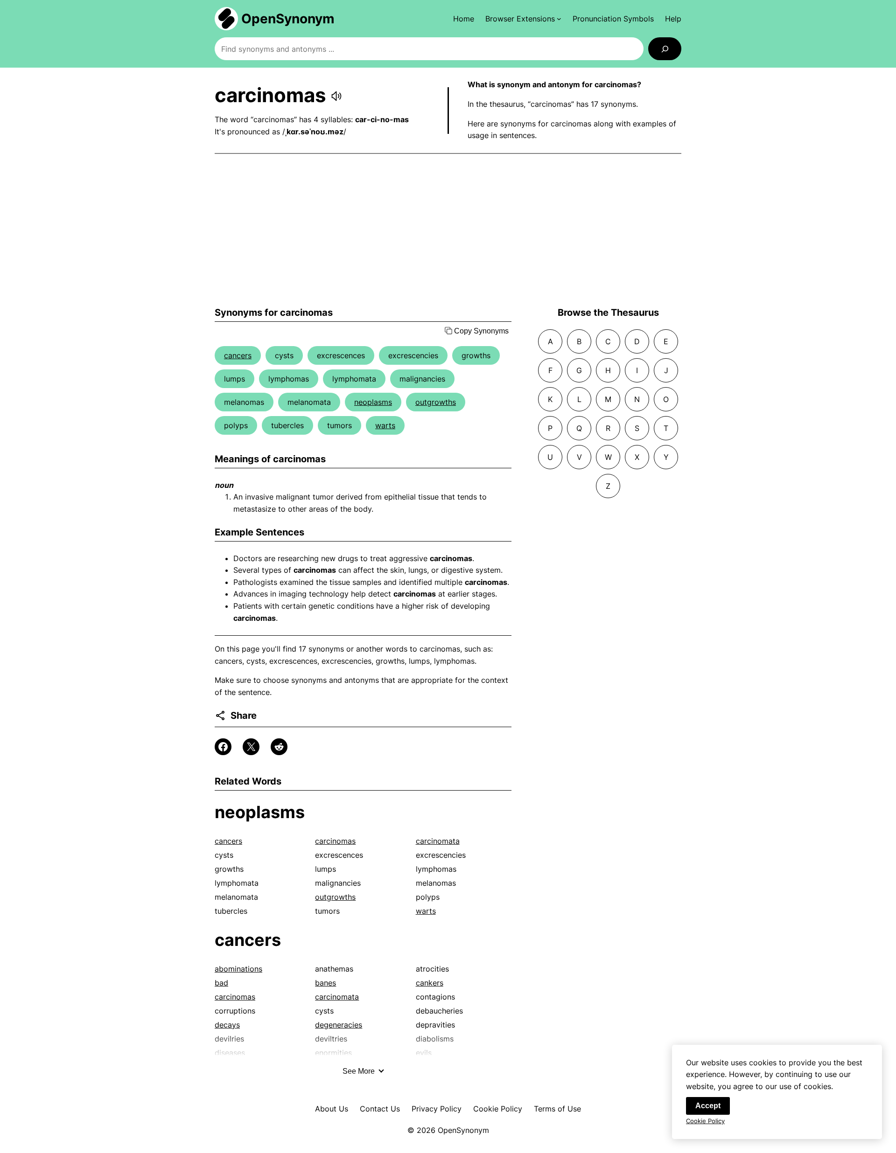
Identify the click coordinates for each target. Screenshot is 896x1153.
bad (221, 982)
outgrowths (435, 402)
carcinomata (438, 841)
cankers (429, 982)
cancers (238, 355)
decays (227, 1024)
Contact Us (380, 1108)
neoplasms (373, 402)
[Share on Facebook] (223, 746)
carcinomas (335, 841)
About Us (331, 1108)
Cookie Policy (497, 1108)
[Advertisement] (448, 230)
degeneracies (338, 1024)
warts (385, 425)
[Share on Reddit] (279, 746)
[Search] (664, 48)
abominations (238, 968)
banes (325, 982)
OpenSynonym (288, 19)
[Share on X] (251, 746)
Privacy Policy (437, 1108)
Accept (708, 1106)
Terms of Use (557, 1108)
